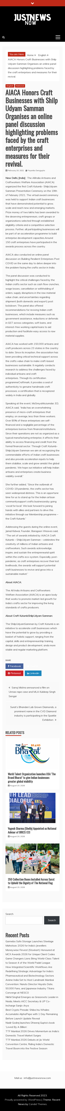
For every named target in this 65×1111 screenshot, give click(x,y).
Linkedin (34, 673)
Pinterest (15, 673)
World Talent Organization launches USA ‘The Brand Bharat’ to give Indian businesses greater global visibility (32, 777)
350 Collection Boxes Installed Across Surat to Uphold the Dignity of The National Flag (31, 881)
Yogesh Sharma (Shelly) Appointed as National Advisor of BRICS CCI (32, 830)
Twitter (33, 666)
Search (9, 913)
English (10, 86)
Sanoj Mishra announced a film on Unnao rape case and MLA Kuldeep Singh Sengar (32, 692)
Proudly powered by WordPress (23, 1099)
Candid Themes (38, 1104)
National (20, 86)
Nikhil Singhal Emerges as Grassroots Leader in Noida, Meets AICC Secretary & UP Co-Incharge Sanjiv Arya (32, 1001)
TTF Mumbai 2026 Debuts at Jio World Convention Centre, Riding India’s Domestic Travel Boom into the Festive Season (30, 1044)
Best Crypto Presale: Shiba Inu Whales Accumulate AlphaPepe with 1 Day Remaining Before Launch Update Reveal (32, 1014)
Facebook (15, 666)
